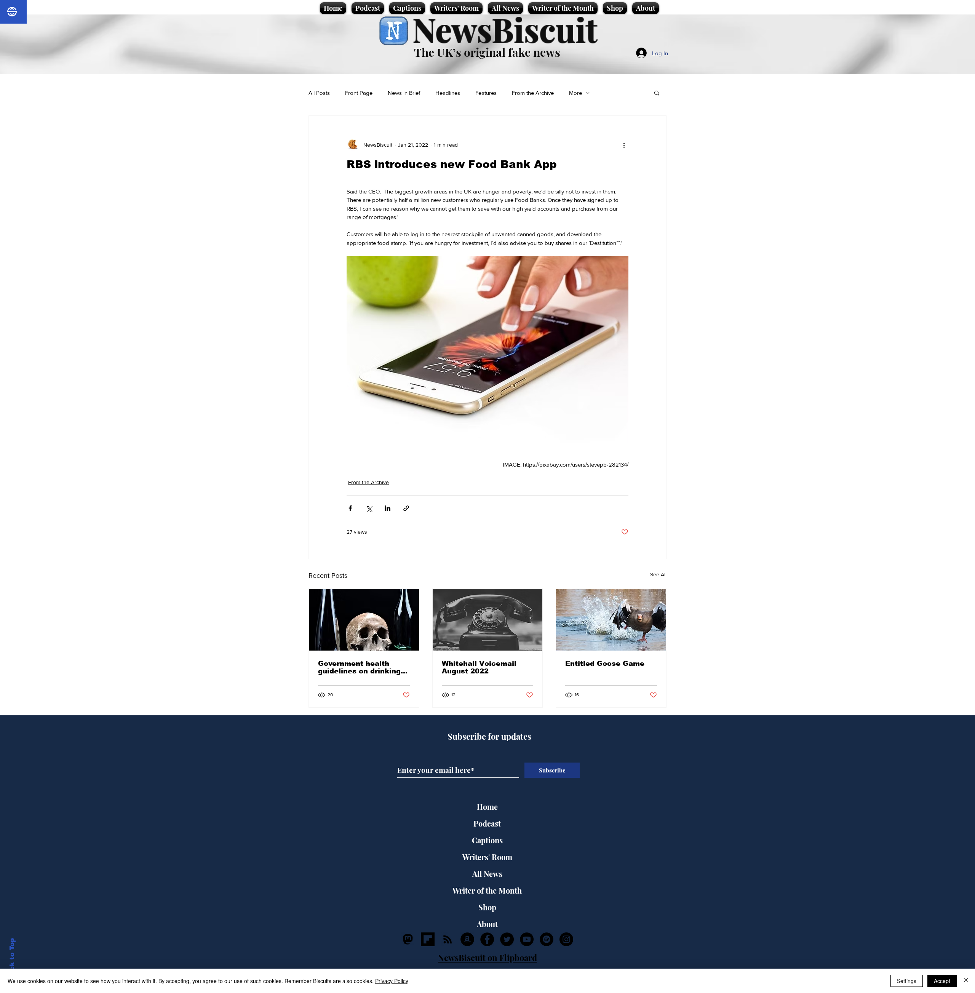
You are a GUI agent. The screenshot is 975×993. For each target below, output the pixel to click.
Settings (906, 981)
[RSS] (447, 939)
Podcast (487, 823)
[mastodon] (408, 939)
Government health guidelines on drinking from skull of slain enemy (359, 667)
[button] (656, 93)
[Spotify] (546, 939)
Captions (487, 840)
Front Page (358, 93)
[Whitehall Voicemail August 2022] (488, 620)
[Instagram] (566, 939)
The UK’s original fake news (487, 52)
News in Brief (404, 93)
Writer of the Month (487, 890)
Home (487, 806)
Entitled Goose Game (604, 663)
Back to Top (12, 959)
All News (487, 873)
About (487, 924)
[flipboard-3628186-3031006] (428, 939)
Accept (942, 981)
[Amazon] (467, 939)
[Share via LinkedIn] (387, 508)
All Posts (319, 93)
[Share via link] (406, 508)
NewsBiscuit (504, 29)
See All (658, 574)
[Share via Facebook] (350, 508)
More (575, 93)
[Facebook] (487, 939)
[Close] (965, 981)
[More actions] (623, 144)
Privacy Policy (391, 981)
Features (486, 93)
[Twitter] (507, 939)
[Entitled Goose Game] (611, 620)
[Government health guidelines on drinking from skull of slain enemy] (364, 620)
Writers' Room (487, 857)
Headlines (447, 93)
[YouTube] (527, 939)
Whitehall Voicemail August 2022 (479, 667)
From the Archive (533, 93)
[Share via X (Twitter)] (368, 508)
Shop (487, 907)
